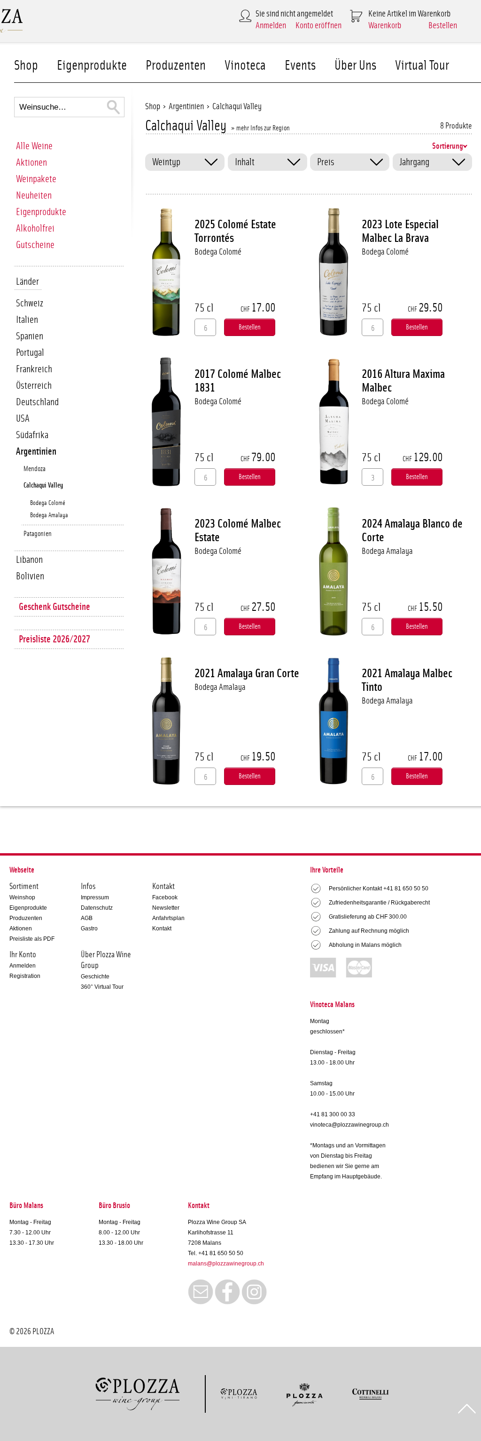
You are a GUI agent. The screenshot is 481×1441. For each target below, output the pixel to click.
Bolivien (30, 576)
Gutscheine (35, 245)
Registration (24, 976)
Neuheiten (34, 195)
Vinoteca (245, 65)
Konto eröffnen (318, 25)
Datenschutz (97, 908)
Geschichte (95, 976)
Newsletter (165, 908)
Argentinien (36, 451)
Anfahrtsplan (168, 918)
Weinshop (22, 897)
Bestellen (442, 25)
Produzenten (176, 65)
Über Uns (355, 65)
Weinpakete (36, 179)
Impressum (95, 897)
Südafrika (32, 435)
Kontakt (161, 928)
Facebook (165, 897)
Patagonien (37, 533)
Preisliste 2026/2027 (54, 639)
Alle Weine (34, 146)
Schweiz (29, 303)
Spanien (29, 336)
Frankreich (34, 369)
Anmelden (271, 25)
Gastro (89, 928)
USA (23, 419)
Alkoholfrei (35, 228)
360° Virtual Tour (102, 987)
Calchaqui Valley (43, 485)
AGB (87, 918)
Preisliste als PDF (31, 939)
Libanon (29, 560)
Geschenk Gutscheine (54, 607)
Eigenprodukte (92, 65)
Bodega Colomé (47, 503)
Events (300, 65)
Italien (27, 320)
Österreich (34, 386)
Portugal (30, 353)
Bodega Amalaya (49, 515)
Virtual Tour (422, 65)
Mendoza (34, 468)
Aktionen (31, 163)
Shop (26, 65)
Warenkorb (384, 25)
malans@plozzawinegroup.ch (226, 1263)
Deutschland (37, 402)
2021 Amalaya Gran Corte (246, 673)
